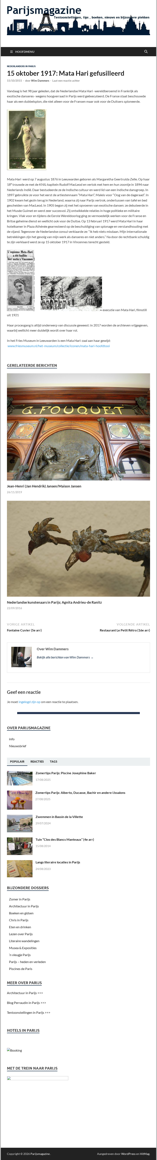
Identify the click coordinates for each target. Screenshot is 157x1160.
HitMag (144, 1153)
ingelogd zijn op (29, 702)
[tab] (17, 762)
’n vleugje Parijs (20, 955)
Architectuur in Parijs (24, 906)
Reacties (37, 761)
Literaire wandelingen (24, 941)
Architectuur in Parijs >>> (25, 993)
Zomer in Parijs (19, 899)
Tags (53, 761)
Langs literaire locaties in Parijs (58, 862)
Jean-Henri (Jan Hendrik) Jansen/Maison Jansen (44, 486)
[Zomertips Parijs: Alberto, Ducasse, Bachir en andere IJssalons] (19, 793)
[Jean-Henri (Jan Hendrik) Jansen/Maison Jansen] (78, 428)
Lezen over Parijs (21, 934)
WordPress (128, 1153)
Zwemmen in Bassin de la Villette (59, 817)
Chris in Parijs (18, 920)
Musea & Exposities (23, 948)
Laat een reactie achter (66, 80)
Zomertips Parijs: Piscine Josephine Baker (66, 773)
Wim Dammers (40, 80)
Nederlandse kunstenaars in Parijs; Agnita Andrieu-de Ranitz (54, 602)
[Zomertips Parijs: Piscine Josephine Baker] (20, 773)
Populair (17, 761)
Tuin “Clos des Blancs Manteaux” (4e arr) (65, 839)
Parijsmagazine (40, 1153)
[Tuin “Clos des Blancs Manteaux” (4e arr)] (20, 840)
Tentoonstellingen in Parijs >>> (28, 1012)
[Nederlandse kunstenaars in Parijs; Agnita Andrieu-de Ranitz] (78, 550)
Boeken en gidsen (21, 913)
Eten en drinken (20, 927)
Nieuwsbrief (17, 746)
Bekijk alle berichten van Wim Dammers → (65, 657)
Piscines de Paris (20, 969)
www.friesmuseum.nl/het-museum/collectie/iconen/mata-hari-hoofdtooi (59, 346)
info (12, 739)
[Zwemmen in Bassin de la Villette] (20, 817)
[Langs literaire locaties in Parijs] (20, 862)
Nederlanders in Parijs (21, 66)
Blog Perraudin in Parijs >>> (26, 1003)
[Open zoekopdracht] (146, 51)
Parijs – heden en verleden (27, 962)
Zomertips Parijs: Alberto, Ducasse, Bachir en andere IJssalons (80, 792)
